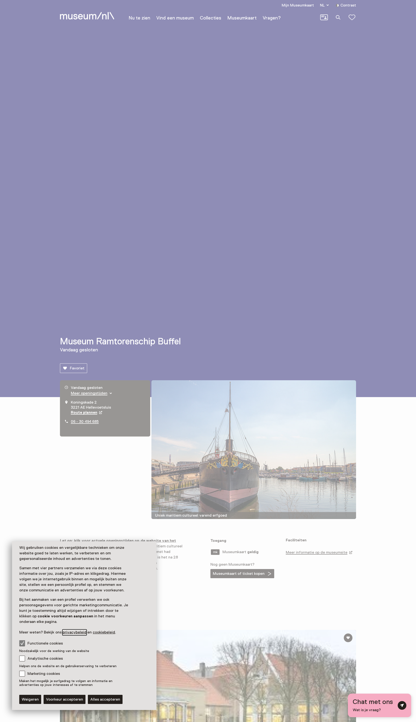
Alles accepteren (105, 699)
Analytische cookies (45, 658)
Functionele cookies (45, 643)
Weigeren (30, 699)
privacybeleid (74, 632)
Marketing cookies (43, 673)
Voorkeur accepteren (64, 699)
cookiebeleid (104, 632)
